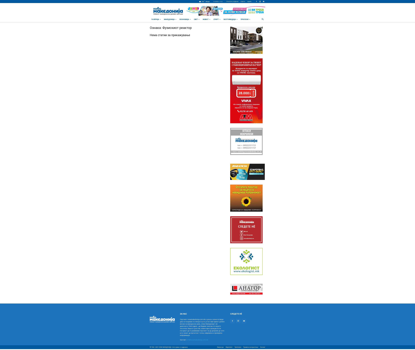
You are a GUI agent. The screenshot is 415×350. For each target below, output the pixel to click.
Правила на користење (250, 347)
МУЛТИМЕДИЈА (230, 19)
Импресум (220, 347)
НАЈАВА (249, 1)
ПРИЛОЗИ (244, 19)
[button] (262, 19)
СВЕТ (196, 19)
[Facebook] (256, 1)
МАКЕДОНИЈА (169, 19)
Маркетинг (229, 347)
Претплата (238, 347)
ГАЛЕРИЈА (155, 19)
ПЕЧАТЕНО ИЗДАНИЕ (232, 1)
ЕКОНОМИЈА (184, 19)
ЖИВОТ (206, 19)
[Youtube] (263, 1)
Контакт (262, 347)
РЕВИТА (243, 1)
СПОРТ (216, 19)
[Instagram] (260, 1)
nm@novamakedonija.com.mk (197, 340)
